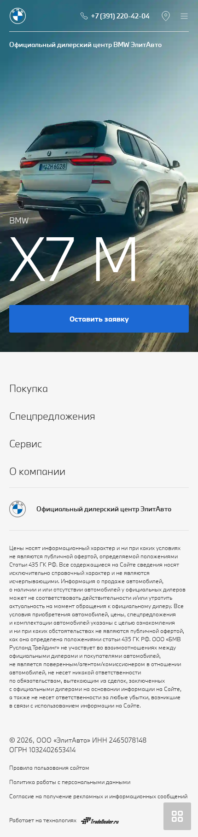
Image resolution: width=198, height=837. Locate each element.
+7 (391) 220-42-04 (120, 16)
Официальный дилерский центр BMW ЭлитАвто (85, 44)
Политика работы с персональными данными (69, 781)
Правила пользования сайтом (49, 767)
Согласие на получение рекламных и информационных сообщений (98, 796)
